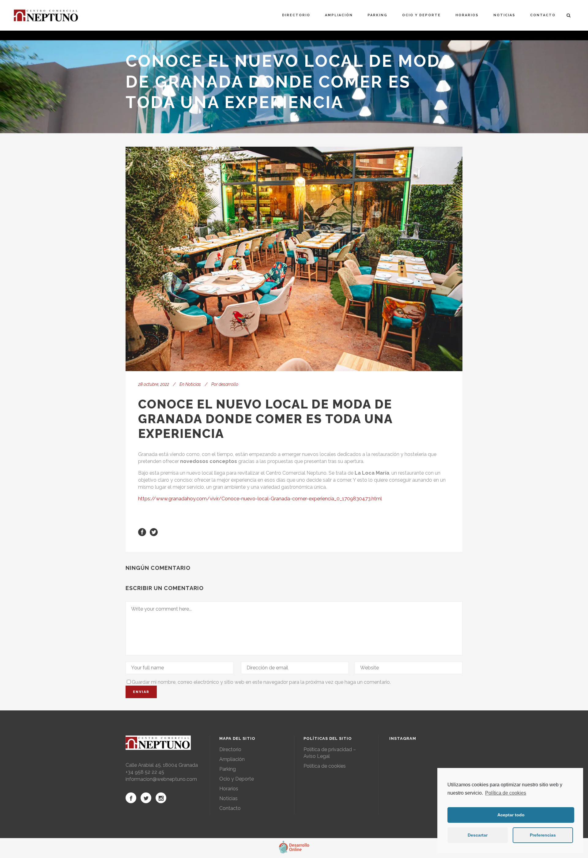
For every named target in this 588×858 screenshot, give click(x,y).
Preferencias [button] (543, 835)
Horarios (228, 789)
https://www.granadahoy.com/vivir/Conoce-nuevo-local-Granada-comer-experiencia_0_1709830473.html (260, 499)
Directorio (230, 749)
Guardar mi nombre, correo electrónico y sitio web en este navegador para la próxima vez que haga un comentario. (261, 682)
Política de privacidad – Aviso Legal (329, 753)
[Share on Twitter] (154, 532)
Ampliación (232, 759)
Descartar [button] (478, 835)
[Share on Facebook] (142, 532)
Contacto (230, 808)
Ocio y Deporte (236, 779)
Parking (227, 769)
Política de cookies (505, 793)
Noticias (193, 384)
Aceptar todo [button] (511, 814)
